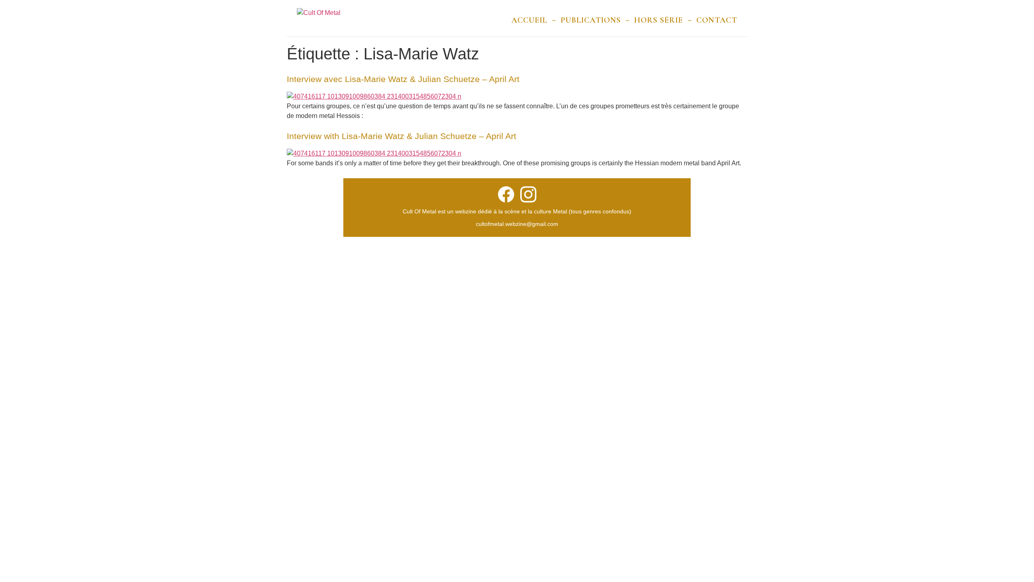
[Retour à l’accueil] (318, 20)
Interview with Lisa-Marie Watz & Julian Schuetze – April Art (401, 136)
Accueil (529, 20)
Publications (591, 20)
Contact (716, 20)
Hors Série (658, 20)
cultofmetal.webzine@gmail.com (517, 224)
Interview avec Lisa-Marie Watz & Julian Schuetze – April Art (403, 79)
